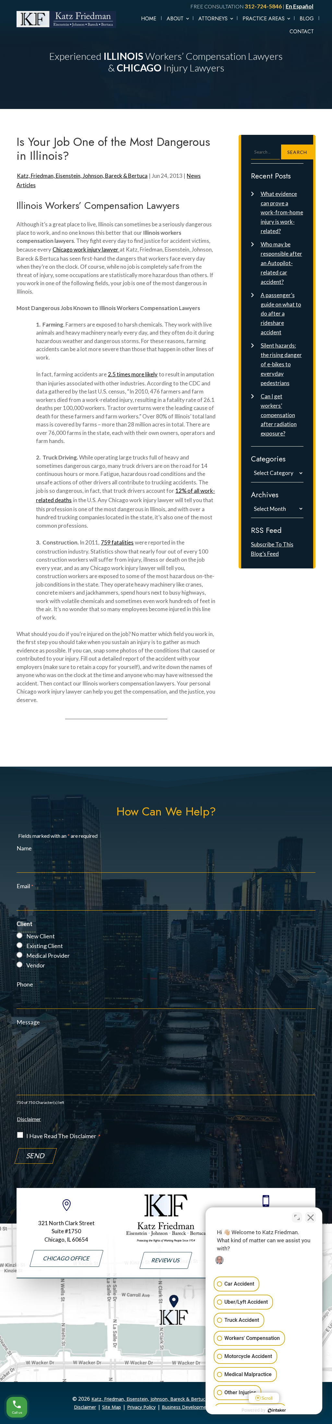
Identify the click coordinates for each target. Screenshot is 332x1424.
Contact (302, 31)
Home (148, 18)
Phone (25, 984)
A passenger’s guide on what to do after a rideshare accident (281, 314)
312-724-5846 (263, 6)
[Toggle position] (297, 1217)
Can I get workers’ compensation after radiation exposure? (279, 415)
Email (25, 886)
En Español (300, 6)
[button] (325, 1414)
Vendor (35, 965)
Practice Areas (264, 18)
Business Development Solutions (197, 1407)
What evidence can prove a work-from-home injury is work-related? (282, 212)
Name (24, 848)
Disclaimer (29, 1119)
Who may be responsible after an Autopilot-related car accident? (281, 263)
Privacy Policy (141, 1407)
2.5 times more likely (133, 374)
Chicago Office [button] (66, 1258)
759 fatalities (117, 542)
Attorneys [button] (213, 18)
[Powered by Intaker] (277, 1410)
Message (28, 1022)
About (175, 18)
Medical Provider (48, 955)
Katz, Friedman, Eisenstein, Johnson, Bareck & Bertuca (82, 175)
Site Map (111, 1407)
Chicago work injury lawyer (86, 249)
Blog (307, 18)
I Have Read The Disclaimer (63, 1135)
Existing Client (44, 945)
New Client (40, 936)
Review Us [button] (166, 1260)
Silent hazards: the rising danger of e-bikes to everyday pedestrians (281, 364)
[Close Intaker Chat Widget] (310, 1217)
